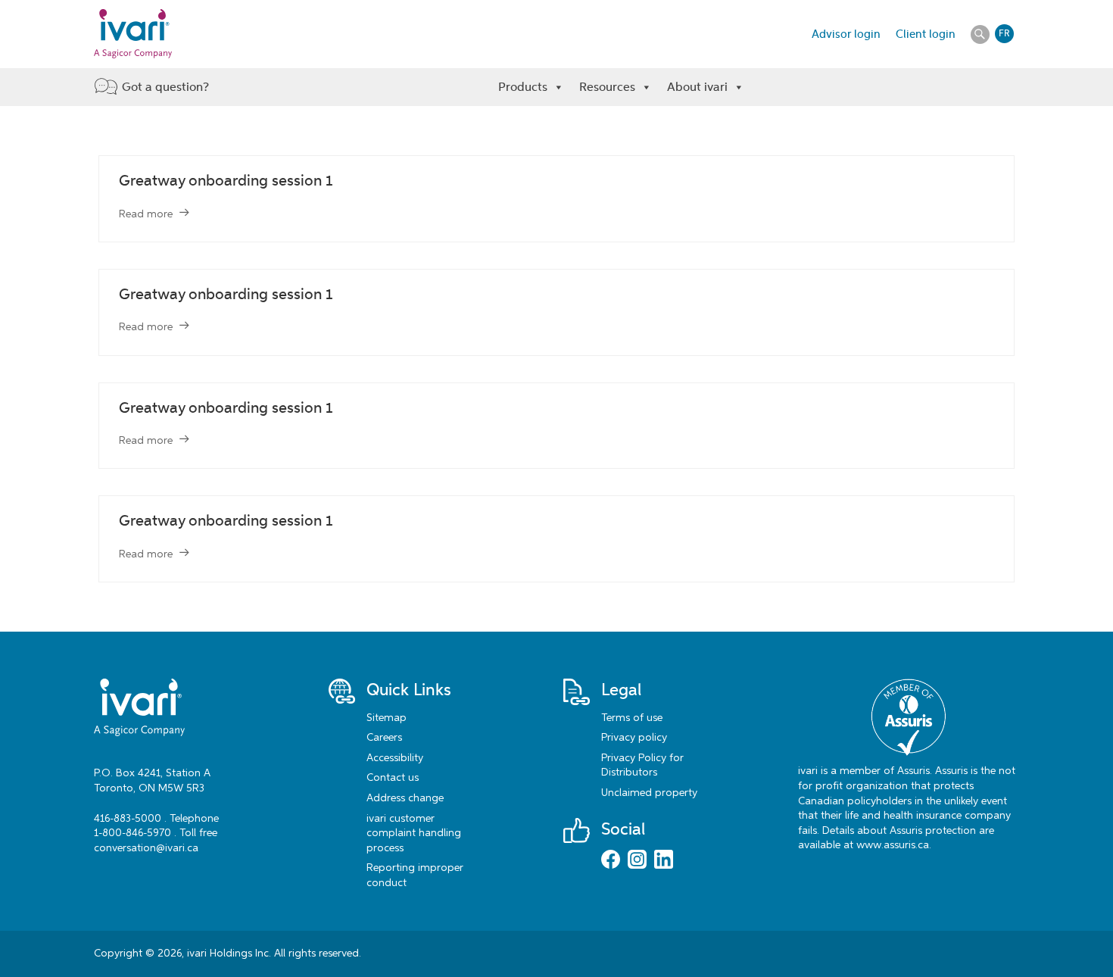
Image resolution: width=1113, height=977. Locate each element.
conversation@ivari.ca (146, 848)
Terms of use (631, 718)
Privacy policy (634, 737)
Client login (926, 34)
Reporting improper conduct (414, 875)
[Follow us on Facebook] (610, 861)
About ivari (697, 87)
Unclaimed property (649, 793)
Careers (384, 737)
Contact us (392, 778)
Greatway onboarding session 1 (225, 180)
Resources (607, 87)
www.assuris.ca (892, 845)
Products (522, 87)
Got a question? (165, 87)
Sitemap (386, 718)
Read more (146, 214)
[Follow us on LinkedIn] (663, 861)
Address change (405, 798)
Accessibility (394, 758)
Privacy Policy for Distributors (642, 766)
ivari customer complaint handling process (413, 833)
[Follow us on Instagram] (637, 861)
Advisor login (846, 34)
